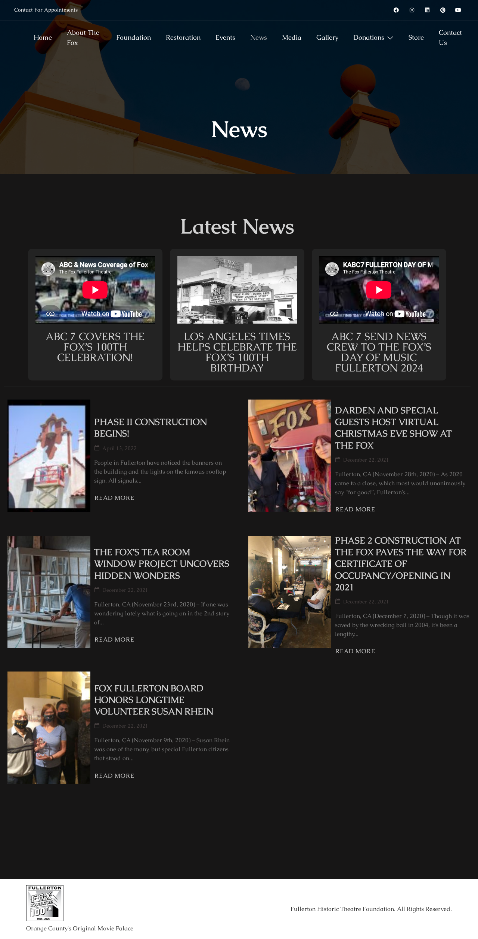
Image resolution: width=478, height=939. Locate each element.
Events (225, 37)
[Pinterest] (443, 10)
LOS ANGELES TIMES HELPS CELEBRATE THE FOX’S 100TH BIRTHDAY (237, 352)
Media (291, 37)
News (258, 37)
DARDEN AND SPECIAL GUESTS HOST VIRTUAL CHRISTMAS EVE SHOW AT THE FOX (393, 427)
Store (416, 37)
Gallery (327, 37)
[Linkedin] (427, 10)
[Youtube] (458, 10)
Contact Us (450, 37)
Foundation (133, 37)
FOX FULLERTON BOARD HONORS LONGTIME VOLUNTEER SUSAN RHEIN (153, 699)
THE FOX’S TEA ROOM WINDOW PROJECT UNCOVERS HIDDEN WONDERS (161, 563)
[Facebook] (396, 10)
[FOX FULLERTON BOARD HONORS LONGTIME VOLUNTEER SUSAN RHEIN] (48, 728)
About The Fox (83, 37)
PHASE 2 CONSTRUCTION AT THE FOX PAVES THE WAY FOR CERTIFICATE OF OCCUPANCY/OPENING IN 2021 (400, 564)
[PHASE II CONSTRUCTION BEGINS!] (48, 456)
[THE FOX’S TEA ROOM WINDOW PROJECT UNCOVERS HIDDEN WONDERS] (48, 592)
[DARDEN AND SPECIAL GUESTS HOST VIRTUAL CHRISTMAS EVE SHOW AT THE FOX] (289, 456)
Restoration (183, 37)
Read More (114, 498)
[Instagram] (412, 10)
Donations (368, 37)
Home (43, 37)
